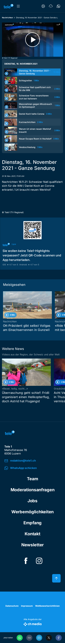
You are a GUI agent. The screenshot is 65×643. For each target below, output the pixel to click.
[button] (29, 638)
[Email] (39, 638)
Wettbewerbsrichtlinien (47, 606)
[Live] (43, 6)
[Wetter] (51, 6)
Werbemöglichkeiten (32, 511)
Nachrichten (7, 17)
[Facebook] (59, 638)
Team (32, 478)
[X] (49, 638)
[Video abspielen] (32, 39)
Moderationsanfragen (33, 489)
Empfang (32, 522)
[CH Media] (33, 624)
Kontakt (32, 533)
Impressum (27, 606)
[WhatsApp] (20, 638)
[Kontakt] (58, 6)
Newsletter (32, 544)
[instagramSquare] (39, 561)
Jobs (32, 500)
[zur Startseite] (8, 6)
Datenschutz (12, 606)
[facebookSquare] (26, 561)
